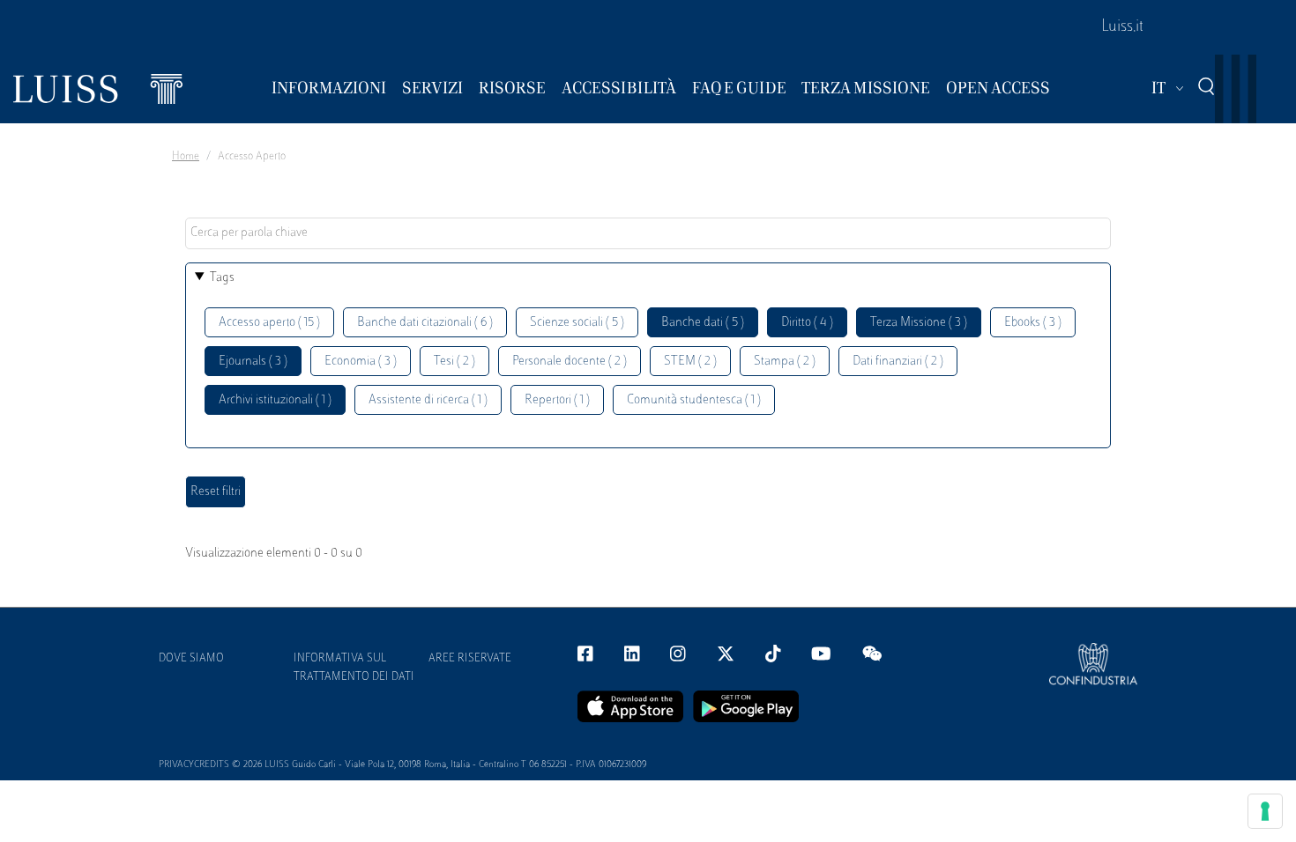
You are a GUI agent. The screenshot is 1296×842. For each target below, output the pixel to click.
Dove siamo (191, 659)
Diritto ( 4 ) (807, 322)
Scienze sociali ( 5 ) (577, 322)
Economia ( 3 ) (360, 361)
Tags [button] (222, 277)
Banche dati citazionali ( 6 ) (425, 322)
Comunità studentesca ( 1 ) (694, 400)
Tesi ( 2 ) (454, 361)
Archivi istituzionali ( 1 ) (275, 400)
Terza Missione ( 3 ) (918, 322)
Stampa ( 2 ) (785, 361)
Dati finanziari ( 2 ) (898, 361)
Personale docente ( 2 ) (569, 361)
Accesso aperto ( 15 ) (269, 322)
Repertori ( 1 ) (557, 400)
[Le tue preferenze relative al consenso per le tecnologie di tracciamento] (1265, 811)
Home (185, 156)
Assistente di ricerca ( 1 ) (428, 400)
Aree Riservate (469, 659)
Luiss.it (1122, 27)
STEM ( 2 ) (690, 361)
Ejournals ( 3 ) (253, 361)
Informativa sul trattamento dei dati (354, 668)
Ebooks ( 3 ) (1032, 322)
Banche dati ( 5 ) (702, 322)
